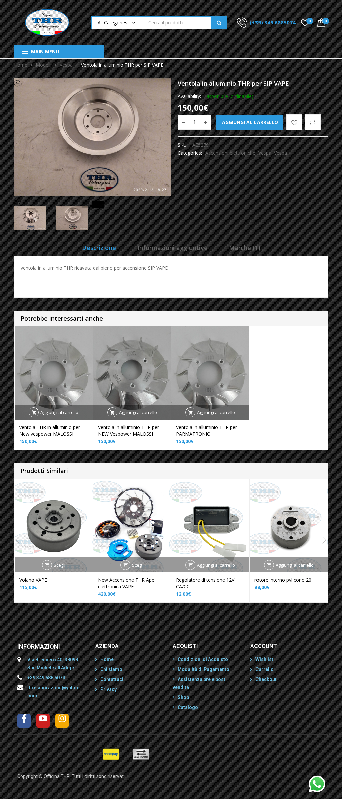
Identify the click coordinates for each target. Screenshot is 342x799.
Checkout (266, 679)
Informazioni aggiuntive (172, 248)
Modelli (43, 65)
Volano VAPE (33, 580)
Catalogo (188, 707)
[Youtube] (43, 721)
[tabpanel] (92, 137)
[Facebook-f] (24, 721)
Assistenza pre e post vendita (199, 683)
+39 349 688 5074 (46, 677)
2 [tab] (100, 204)
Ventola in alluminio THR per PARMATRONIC (206, 430)
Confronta (312, 122)
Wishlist (264, 659)
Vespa (66, 65)
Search (219, 22)
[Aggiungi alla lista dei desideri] (294, 122)
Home (20, 65)
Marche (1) (244, 248)
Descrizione (99, 248)
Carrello (264, 669)
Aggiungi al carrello (250, 122)
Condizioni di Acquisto (203, 659)
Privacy (108, 689)
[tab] (99, 250)
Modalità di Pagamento (203, 669)
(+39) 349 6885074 (273, 22)
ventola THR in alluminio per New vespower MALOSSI (49, 430)
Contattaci (111, 679)
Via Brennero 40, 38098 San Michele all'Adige (52, 663)
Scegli (59, 565)
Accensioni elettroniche (230, 153)
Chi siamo (111, 669)
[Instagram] (62, 721)
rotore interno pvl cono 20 (282, 580)
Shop (183, 697)
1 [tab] (85, 204)
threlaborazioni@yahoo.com (54, 691)
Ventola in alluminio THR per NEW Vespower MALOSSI (128, 430)
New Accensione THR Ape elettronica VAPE (126, 583)
